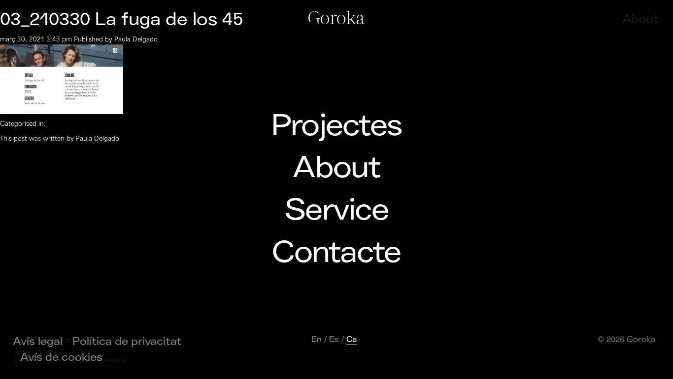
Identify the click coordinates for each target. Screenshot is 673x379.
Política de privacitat (126, 341)
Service (336, 210)
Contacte (336, 252)
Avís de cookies (61, 357)
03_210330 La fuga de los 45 (121, 19)
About (336, 168)
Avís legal (38, 341)
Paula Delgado (136, 39)
